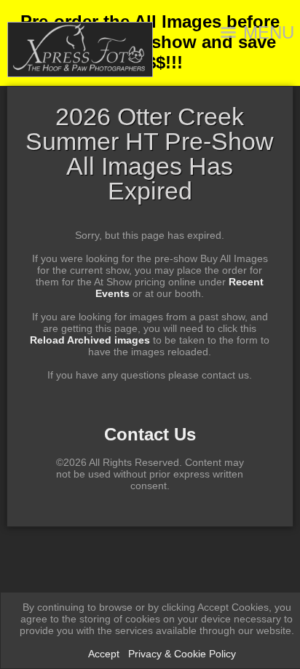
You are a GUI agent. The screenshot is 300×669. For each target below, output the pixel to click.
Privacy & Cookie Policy (182, 654)
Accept (103, 654)
